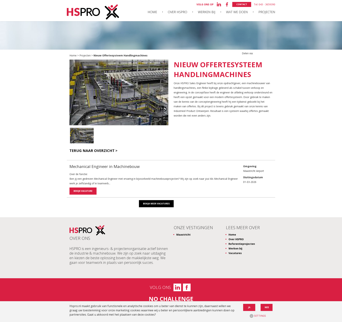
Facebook (187, 287)
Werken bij (206, 12)
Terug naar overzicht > (93, 151)
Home (152, 12)
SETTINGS (259, 315)
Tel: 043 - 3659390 (264, 4)
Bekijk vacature (83, 190)
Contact (241, 4)
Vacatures (235, 253)
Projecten (266, 12)
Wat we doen (237, 12)
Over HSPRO (177, 12)
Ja (249, 307)
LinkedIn (177, 287)
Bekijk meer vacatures (156, 203)
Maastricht (183, 234)
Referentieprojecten (242, 244)
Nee (267, 307)
